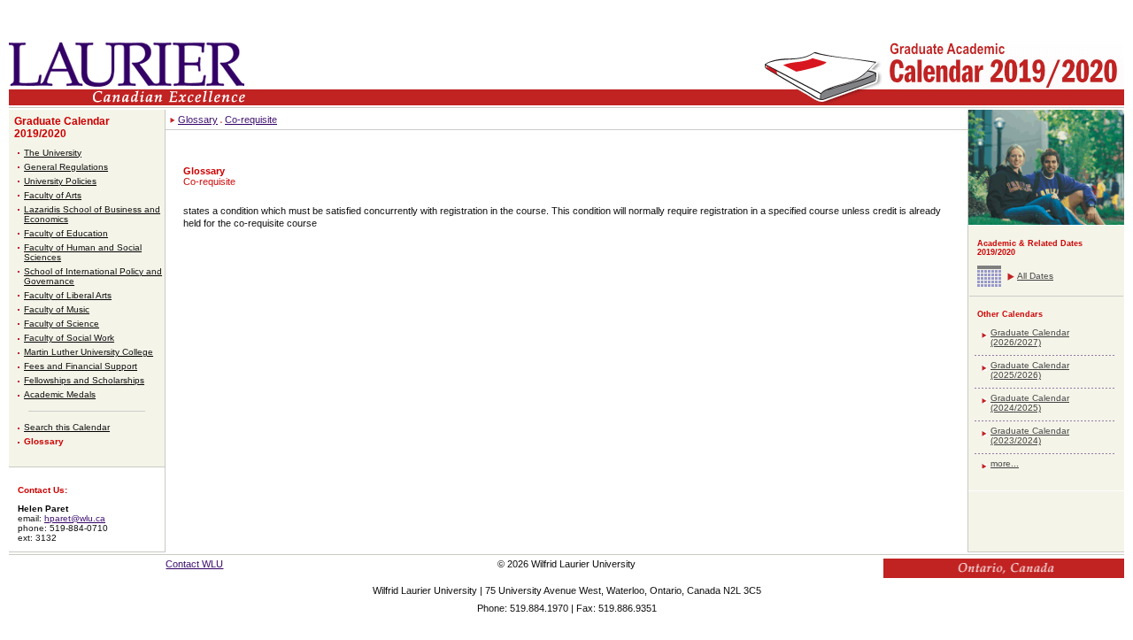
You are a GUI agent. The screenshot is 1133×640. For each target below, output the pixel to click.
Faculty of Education (66, 233)
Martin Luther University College (88, 352)
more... (1004, 463)
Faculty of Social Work (69, 338)
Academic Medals (60, 394)
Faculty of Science (61, 323)
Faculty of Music (56, 309)
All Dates (1035, 276)
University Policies (60, 181)
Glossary (44, 441)
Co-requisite (251, 119)
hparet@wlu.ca (74, 518)
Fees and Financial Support (80, 366)
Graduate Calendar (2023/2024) (1029, 435)
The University (52, 153)
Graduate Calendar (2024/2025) (1029, 403)
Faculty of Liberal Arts (68, 295)
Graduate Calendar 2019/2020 (62, 127)
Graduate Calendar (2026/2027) (1029, 337)
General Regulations (66, 167)
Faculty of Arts (52, 195)
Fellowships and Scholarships (84, 380)
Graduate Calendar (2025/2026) (1029, 370)
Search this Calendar (67, 427)
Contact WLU (194, 564)
